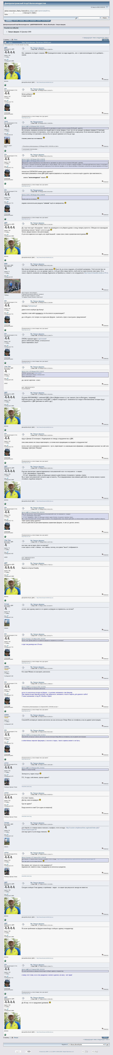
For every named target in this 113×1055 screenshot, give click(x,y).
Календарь (33, 20)
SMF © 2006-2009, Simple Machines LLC (63, 1051)
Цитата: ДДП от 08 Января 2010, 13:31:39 (33, 126)
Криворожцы (32, 306)
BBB (5, 264)
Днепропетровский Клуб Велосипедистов (16, 24)
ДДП (5, 47)
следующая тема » (102, 37)
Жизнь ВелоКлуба (49, 24)
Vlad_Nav (7, 366)
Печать (106, 39)
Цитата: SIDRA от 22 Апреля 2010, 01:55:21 (34, 735)
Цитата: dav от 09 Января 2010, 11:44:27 (33, 371)
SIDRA (6, 667)
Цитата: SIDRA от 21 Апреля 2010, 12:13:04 (34, 686)
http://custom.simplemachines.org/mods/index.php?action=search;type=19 (76, 859)
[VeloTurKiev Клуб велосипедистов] (5, 151)
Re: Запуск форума (37, 48)
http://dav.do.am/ (26, 117)
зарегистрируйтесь (44, 11)
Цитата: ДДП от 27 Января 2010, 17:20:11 (33, 767)
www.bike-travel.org (26, 786)
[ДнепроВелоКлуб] (5, 85)
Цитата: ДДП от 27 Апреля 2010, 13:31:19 (33, 969)
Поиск (27, 20)
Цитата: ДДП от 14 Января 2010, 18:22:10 (33, 512)
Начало (9, 20)
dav (5, 88)
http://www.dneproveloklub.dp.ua (45, 82)
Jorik (6, 121)
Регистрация (46, 20)
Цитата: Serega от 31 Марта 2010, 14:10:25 (33, 638)
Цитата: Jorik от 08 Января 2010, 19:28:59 (33, 159)
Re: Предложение (37, 122)
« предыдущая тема (89, 37)
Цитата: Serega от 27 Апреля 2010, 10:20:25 (34, 857)
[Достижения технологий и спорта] (5, 118)
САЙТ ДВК (15, 20)
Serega (6, 604)
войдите (32, 11)
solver (6, 763)
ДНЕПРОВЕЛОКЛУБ (36, 24)
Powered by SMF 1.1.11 (45, 1051)
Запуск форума (60, 24)
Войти (39, 20)
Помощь (21, 20)
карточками (42, 339)
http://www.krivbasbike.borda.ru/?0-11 (96, 273)
